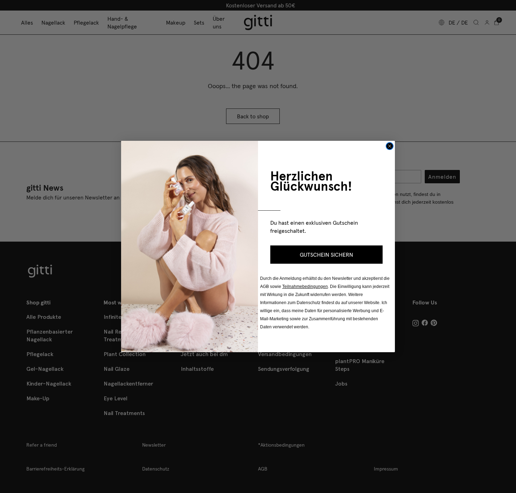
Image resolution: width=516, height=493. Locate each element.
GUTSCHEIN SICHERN (326, 254)
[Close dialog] (389, 146)
